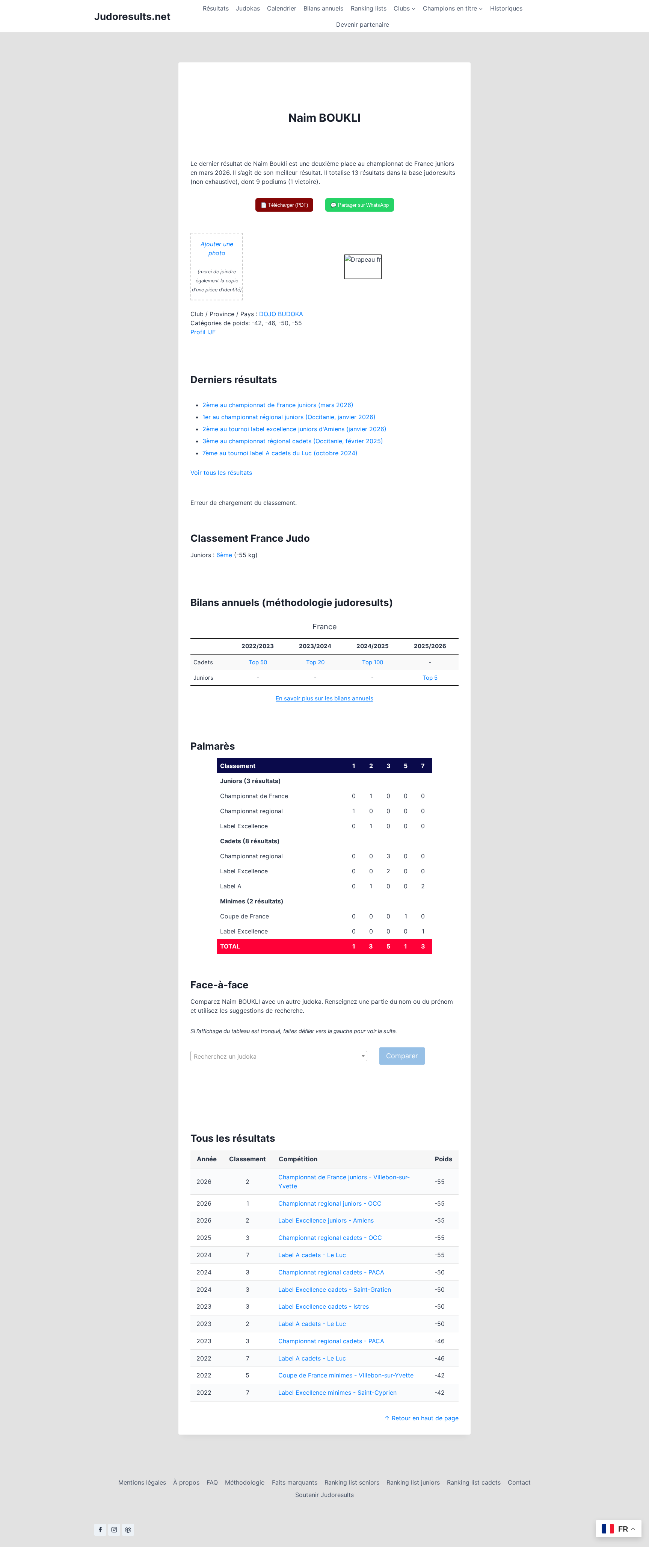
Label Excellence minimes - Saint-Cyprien (337, 1392)
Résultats (216, 8)
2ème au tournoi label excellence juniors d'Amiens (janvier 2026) (294, 429)
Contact (519, 1482)
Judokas (248, 8)
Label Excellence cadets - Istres (323, 1306)
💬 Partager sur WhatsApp (360, 205)
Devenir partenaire (362, 24)
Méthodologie (244, 1482)
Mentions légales (142, 1482)
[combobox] (278, 1056)
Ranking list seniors (351, 1482)
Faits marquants (294, 1482)
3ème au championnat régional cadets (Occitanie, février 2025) (292, 441)
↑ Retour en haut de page (421, 1418)
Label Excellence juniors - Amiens (326, 1220)
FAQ (212, 1482)
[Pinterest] (128, 1530)
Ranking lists (368, 8)
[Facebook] (100, 1530)
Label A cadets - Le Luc (312, 1255)
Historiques (506, 8)
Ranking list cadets (474, 1482)
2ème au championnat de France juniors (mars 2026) (277, 405)
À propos (186, 1482)
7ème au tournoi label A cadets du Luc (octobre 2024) (280, 453)
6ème (224, 555)
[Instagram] (114, 1530)
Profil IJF (203, 332)
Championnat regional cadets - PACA (331, 1272)
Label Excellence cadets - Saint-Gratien (334, 1289)
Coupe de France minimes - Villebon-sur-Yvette (346, 1375)
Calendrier (281, 8)
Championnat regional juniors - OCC (330, 1203)
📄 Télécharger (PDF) (284, 205)
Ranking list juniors (413, 1482)
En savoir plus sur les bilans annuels (324, 698)
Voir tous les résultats (221, 472)
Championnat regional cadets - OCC (330, 1237)
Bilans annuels (323, 8)
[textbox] (279, 1056)
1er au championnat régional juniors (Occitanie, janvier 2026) (289, 417)
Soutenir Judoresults (324, 1495)
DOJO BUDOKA (281, 314)
